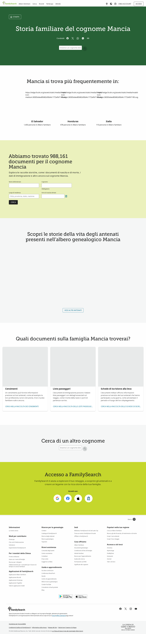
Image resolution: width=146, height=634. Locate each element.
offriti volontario (61, 616)
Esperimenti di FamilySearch (17, 548)
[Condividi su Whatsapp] (78, 38)
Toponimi (44, 542)
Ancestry (109, 548)
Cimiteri (44, 531)
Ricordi (41, 4)
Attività (57, 4)
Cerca (35, 4)
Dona (53, 616)
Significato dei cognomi (81, 564)
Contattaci (45, 556)
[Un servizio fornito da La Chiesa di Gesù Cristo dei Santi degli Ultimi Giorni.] (128, 627)
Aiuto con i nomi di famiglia (17, 559)
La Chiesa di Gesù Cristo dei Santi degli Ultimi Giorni (67, 631)
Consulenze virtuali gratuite (50, 587)
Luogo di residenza (15, 193)
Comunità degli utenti (48, 550)
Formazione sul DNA (80, 562)
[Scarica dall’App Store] (81, 596)
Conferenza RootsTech (48, 573)
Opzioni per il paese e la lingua (67, 627)
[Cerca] (85, 48)
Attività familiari (79, 553)
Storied (109, 559)
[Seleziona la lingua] (111, 4)
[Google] (57, 498)
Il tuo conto (45, 559)
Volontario (12, 545)
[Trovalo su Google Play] (66, 596)
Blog (43, 590)
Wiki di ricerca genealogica (50, 582)
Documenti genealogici (81, 548)
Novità (43, 576)
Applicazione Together (15, 583)
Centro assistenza (47, 553)
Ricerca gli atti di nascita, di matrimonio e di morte (122, 533)
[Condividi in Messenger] (83, 38)
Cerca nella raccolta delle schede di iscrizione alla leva (121, 406)
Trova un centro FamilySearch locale (85, 533)
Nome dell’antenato (15, 182)
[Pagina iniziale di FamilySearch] (10, 3)
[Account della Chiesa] (88, 498)
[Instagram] (131, 609)
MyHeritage (110, 550)
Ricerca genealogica (48, 539)
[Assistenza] (115, 4)
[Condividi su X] (73, 38)
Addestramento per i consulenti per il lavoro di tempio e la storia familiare (22, 565)
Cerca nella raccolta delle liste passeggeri (73, 406)
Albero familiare (24, 4)
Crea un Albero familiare (114, 531)
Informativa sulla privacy (39, 627)
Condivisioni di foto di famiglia (83, 550)
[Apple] (78, 498)
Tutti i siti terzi (111, 562)
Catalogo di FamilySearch (49, 533)
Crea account (124, 4)
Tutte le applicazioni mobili (17, 586)
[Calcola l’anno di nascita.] (66, 196)
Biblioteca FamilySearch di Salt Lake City (86, 531)
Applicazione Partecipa (15, 580)
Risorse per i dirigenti (15, 562)
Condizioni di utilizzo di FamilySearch (20, 627)
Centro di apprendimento (49, 579)
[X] (125, 609)
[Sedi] (107, 4)
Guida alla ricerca (79, 559)
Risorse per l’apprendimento (82, 556)
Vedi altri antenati (73, 310)
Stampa (16, 17)
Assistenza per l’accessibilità (17, 624)
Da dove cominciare (47, 570)
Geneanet (110, 556)
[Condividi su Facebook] (67, 38)
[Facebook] (68, 498)
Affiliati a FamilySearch (81, 536)
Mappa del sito (52, 627)
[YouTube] (136, 609)
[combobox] (24, 196)
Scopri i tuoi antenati (113, 536)
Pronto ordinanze (14, 556)
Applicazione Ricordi (15, 577)
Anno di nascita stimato (49, 193)
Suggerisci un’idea (47, 562)
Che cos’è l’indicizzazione (16, 542)
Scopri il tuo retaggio (113, 539)
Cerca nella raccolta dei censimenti (22, 406)
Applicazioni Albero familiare (17, 575)
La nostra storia (13, 531)
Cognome (45, 182)
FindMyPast (110, 553)
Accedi (139, 4)
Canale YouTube (46, 584)
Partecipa (49, 4)
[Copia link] (88, 38)
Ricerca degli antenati (48, 536)
